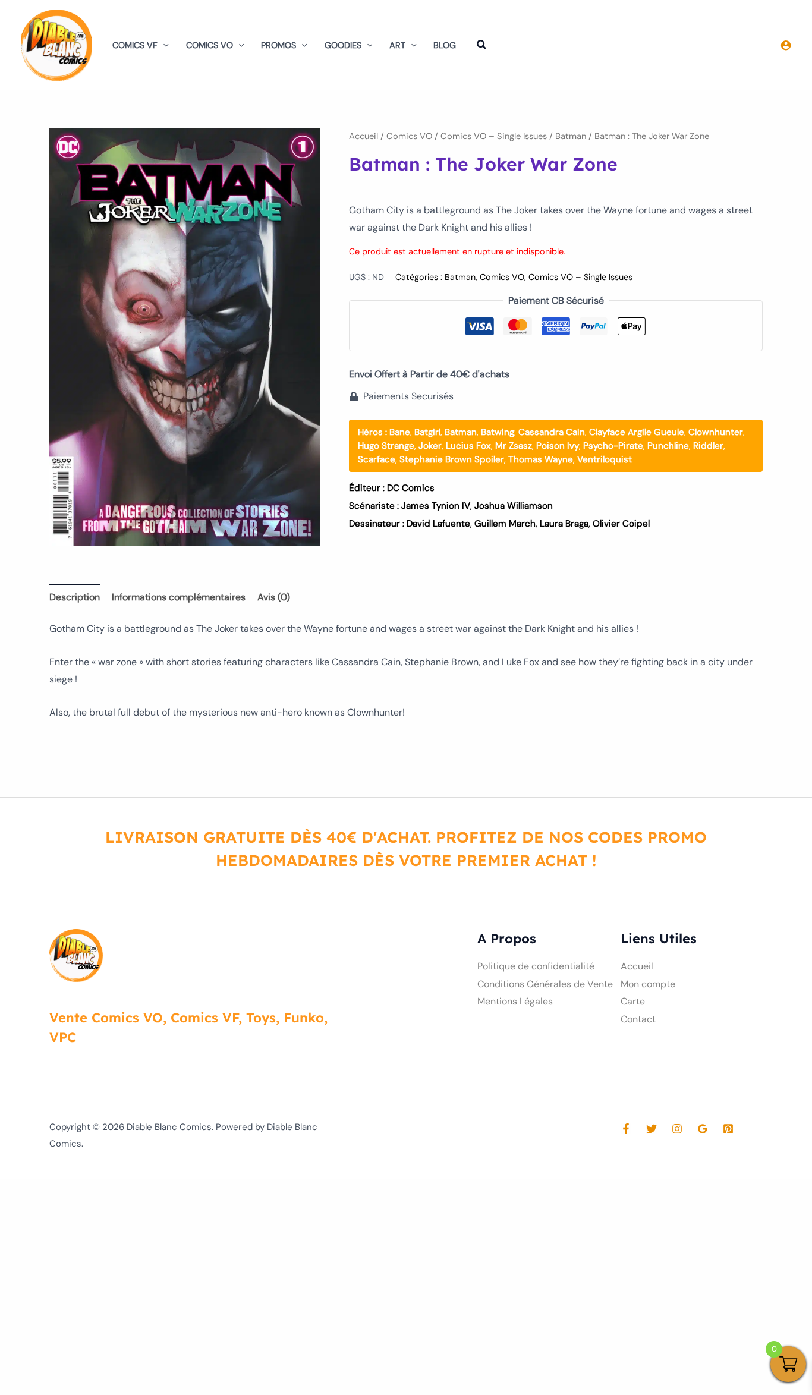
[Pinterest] (728, 1128)
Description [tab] (74, 597)
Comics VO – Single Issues (493, 136)
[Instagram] (677, 1128)
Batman (570, 136)
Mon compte (648, 984)
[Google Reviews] (702, 1128)
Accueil (363, 136)
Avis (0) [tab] (273, 597)
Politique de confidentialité (535, 966)
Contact (638, 1019)
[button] (163, 45)
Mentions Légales (515, 1001)
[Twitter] (651, 1128)
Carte (633, 1001)
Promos (278, 45)
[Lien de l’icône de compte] (785, 45)
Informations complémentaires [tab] (179, 597)
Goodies (343, 45)
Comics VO (209, 45)
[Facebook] (626, 1128)
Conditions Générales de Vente (545, 984)
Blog (444, 45)
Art (397, 45)
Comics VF (135, 45)
